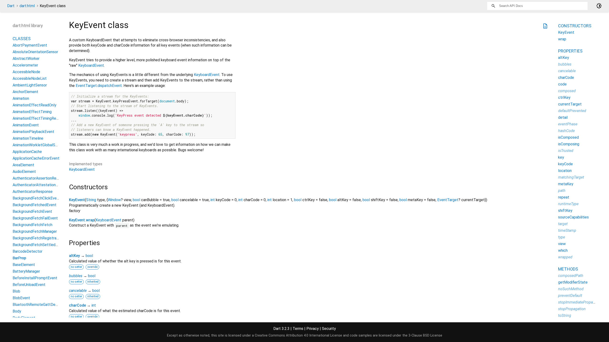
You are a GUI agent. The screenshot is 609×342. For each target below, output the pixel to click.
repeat (563, 197)
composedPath (570, 275)
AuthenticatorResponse (33, 191)
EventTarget (447, 200)
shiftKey (565, 210)
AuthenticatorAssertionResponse (41, 178)
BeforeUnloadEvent (29, 284)
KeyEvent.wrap (81, 220)
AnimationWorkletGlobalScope (38, 145)
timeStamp (567, 230)
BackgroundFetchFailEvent (35, 218)
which (563, 250)
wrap (562, 39)
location (565, 170)
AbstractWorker (26, 58)
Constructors (574, 25)
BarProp (19, 258)
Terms (298, 328)
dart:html (27, 6)
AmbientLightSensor (30, 85)
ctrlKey (564, 97)
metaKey (565, 184)
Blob (16, 291)
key (561, 157)
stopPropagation (572, 309)
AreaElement (23, 165)
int (213, 200)
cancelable (78, 290)
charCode (77, 305)
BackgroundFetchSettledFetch (39, 244)
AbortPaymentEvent (30, 45)
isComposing (568, 144)
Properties (570, 50)
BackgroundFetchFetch (32, 225)
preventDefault (570, 295)
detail (563, 117)
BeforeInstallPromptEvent (35, 278)
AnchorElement (25, 92)
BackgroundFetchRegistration (38, 238)
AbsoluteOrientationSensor (35, 52)
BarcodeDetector (27, 251)
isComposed (568, 137)
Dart (11, 6)
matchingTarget (571, 177)
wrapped (565, 257)
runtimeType (568, 204)
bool (136, 200)
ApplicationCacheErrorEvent (36, 158)
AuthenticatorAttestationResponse (42, 185)
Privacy (312, 328)
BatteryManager (26, 271)
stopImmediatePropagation (580, 302)
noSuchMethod (571, 289)
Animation (21, 98)
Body (17, 311)
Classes (22, 38)
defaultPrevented (572, 111)
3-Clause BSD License (425, 335)
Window (114, 200)
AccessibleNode (26, 72)
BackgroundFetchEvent (32, 211)
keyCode (565, 164)
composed (567, 91)
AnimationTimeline (28, 138)
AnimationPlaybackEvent (33, 131)
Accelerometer (25, 65)
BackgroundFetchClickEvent (36, 198)
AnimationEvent (26, 125)
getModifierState (573, 282)
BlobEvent (21, 298)
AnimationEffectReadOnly (34, 105)
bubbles (75, 276)
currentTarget (570, 104)
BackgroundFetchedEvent (34, 205)
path (561, 190)
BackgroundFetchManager (35, 231)
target (563, 224)
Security (329, 328)
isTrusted (565, 150)
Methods (568, 268)
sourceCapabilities (573, 217)
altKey (74, 255)
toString (564, 315)
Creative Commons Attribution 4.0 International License (298, 335)
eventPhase (567, 124)
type (561, 237)
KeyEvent (77, 200)
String (91, 200)
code (562, 84)
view (562, 244)
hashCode (566, 130)
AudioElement (24, 171)
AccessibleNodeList (30, 78)
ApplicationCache (27, 151)
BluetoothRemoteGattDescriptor (41, 304)
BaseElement (24, 264)
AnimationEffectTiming (32, 111)
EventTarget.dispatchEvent (99, 85)
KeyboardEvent (91, 65)
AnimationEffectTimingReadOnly (40, 118)
